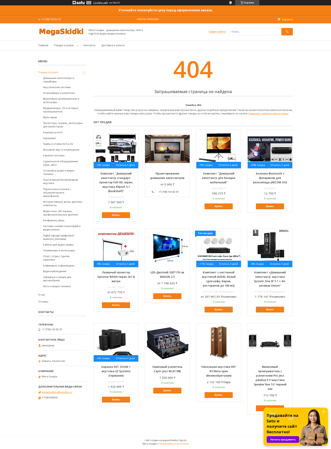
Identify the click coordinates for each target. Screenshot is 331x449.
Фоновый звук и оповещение (61, 149)
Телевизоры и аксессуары (59, 250)
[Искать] (287, 31)
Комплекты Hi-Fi (52, 132)
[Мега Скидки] (61, 35)
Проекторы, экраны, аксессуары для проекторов (63, 124)
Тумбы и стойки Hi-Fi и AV (58, 144)
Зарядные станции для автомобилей (57, 278)
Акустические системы (57, 87)
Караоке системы (54, 155)
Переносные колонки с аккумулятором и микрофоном (57, 192)
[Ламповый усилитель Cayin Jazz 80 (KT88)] (167, 342)
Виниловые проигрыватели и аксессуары (61, 100)
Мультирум (50, 117)
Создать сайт (100, 2)
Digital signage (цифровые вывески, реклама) (58, 237)
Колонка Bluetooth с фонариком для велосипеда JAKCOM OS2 (270, 178)
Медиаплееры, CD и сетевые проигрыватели (60, 109)
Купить (116, 215)
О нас (41, 294)
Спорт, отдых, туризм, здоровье (56, 257)
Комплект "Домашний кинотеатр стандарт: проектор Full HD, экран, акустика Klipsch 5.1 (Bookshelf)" (116, 182)
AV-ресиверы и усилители (59, 93)
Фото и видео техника (57, 286)
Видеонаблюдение (54, 271)
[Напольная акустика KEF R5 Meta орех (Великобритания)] (218, 342)
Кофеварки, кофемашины (59, 265)
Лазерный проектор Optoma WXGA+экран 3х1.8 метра (116, 276)
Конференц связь (54, 220)
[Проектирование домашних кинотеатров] (167, 149)
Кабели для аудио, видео (58, 244)
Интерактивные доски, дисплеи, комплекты (63, 203)
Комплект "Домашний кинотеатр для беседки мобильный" (218, 178)
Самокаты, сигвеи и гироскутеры (268, 113)
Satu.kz (183, 440)
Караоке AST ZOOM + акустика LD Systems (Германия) (116, 371)
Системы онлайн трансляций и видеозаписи (61, 227)
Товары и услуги (64, 45)
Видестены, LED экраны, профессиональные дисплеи (60, 212)
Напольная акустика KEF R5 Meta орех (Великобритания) (219, 371)
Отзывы (43, 301)
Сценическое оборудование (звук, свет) (60, 163)
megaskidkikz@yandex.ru (57, 392)
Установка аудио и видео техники (59, 172)
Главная (43, 45)
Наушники (49, 138)
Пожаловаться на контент (174, 443)
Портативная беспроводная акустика (60, 181)
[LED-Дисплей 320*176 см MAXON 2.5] (167, 248)
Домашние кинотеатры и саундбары (58, 79)
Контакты (90, 45)
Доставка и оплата (113, 45)
